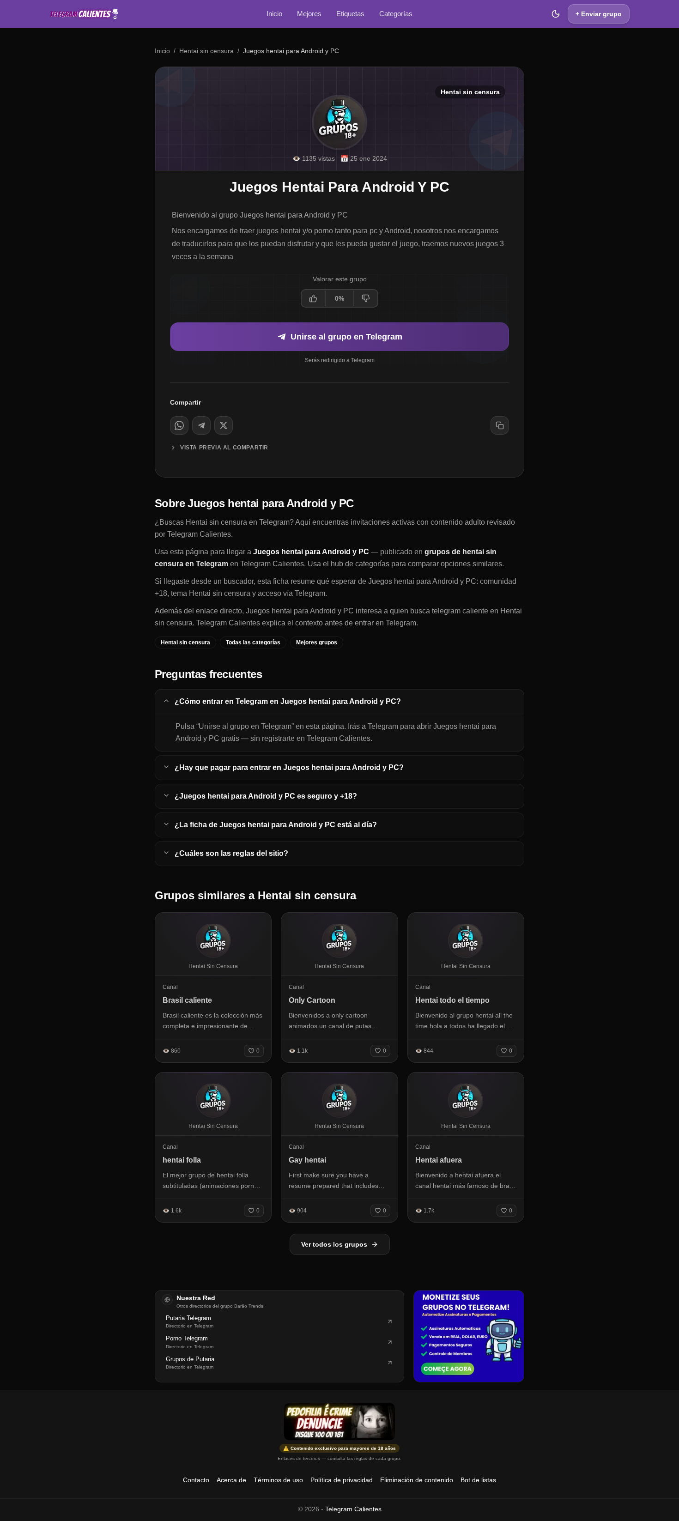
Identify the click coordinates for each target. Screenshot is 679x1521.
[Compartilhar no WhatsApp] (179, 425)
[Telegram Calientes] (84, 13)
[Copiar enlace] (500, 425)
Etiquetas (350, 14)
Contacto (196, 1480)
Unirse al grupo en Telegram (346, 336)
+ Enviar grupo (599, 14)
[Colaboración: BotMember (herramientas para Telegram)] (469, 1336)
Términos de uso (278, 1480)
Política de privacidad (341, 1480)
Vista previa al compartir (224, 447)
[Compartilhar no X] (223, 425)
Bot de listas (478, 1480)
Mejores (309, 14)
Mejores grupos (316, 642)
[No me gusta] (365, 298)
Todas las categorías (253, 642)
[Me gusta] (314, 298)
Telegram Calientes (353, 1509)
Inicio (274, 14)
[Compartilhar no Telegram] (201, 425)
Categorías (395, 14)
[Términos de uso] (339, 1421)
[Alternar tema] (555, 14)
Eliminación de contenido (416, 1480)
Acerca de (231, 1480)
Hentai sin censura (206, 51)
